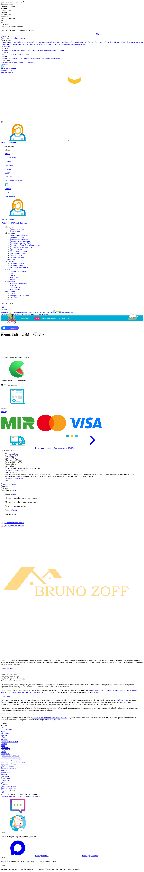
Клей (3, 746)
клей (42, 692)
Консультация (11, 328)
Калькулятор (59, 58)
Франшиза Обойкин (56, 50)
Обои (91, 690)
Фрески (4, 736)
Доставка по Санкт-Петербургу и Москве (111, 42)
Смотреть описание (8, 484)
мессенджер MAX (41, 856)
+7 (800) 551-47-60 (8, 70)
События (8, 269)
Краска (3, 732)
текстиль (12, 692)
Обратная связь (62, 44)
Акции (26, 54)
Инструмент (5, 748)
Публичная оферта (33, 796)
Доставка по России (8, 764)
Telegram (4, 34)
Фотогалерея (20, 38)
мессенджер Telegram (90, 856)
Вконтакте (53, 34)
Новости (4, 54)
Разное (14, 510)
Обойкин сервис (15, 44)
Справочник (10, 281)
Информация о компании (17, 62)
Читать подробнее (8, 668)
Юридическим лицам (40, 50)
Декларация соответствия (14, 526)
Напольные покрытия (9, 742)
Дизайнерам (5, 46)
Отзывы (4, 62)
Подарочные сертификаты (61, 42)
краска (108, 690)
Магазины (5, 780)
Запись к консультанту (31, 44)
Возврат (4, 770)
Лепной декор (6, 729)
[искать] (2, 121)
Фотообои (5, 734)
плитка (37, 692)
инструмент (50, 692)
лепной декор (99, 690)
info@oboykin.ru (7, 72)
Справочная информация (10, 58)
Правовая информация (76, 44)
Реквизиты (31, 62)
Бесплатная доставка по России (22, 247)
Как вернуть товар (26, 42)
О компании (10, 291)
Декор (3, 738)
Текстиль (4, 740)
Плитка (4, 744)
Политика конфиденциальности (13, 796)
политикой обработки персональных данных (49, 718)
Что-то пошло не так (48, 44)
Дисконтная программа (42, 42)
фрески (123, 690)
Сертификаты (49, 58)
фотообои (115, 690)
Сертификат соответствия (14, 523)
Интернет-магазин (8, 68)
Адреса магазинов (8, 38)
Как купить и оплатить (10, 42)
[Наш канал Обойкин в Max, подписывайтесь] (2, 66)
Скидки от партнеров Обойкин (83, 42)
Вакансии (4, 64)
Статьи (10, 54)
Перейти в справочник (14, 470)
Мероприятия (18, 54)
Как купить (5, 754)
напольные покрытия (25, 692)
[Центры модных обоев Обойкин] (72, 119)
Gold (15, 494)
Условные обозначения (29, 58)
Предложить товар (8, 50)
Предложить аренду (22, 50)
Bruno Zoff (14, 456)
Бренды (41, 58)
